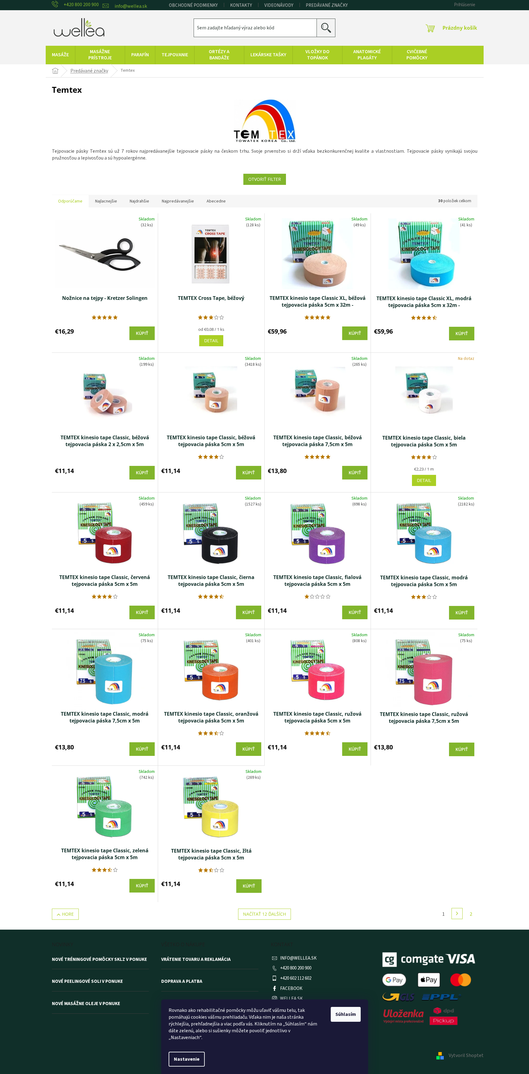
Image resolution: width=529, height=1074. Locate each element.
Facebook (291, 988)
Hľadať (328, 28)
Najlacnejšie (106, 201)
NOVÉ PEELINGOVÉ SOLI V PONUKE (87, 981)
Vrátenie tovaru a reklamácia (196, 960)
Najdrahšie (139, 201)
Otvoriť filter (264, 179)
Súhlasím (345, 1014)
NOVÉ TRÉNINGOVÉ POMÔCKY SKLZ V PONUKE (99, 960)
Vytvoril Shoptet (466, 1055)
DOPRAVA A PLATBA (181, 981)
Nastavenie (186, 1059)
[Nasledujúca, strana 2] (457, 913)
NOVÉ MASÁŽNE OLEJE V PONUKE (86, 1004)
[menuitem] (60, 55)
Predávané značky (327, 5)
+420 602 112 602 (295, 978)
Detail (211, 340)
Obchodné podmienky (193, 5)
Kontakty (241, 5)
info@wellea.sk (298, 958)
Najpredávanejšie (178, 201)
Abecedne (216, 201)
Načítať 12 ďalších (264, 914)
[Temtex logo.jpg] (264, 121)
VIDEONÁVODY (278, 5)
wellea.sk (291, 998)
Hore (68, 914)
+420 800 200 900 (295, 968)
